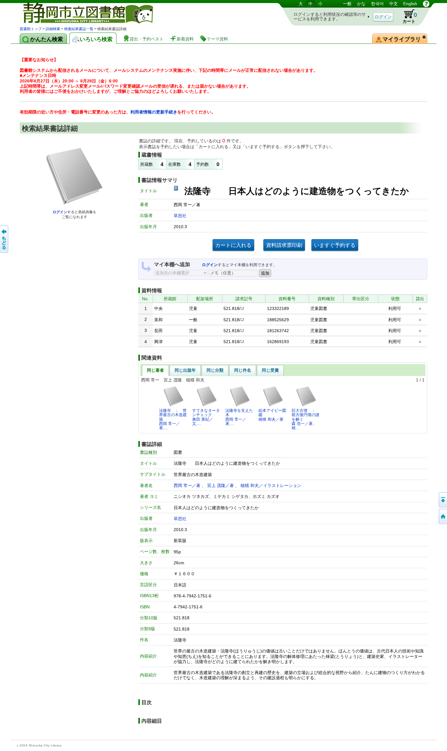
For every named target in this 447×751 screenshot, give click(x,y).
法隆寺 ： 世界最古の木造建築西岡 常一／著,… (173, 419)
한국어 (377, 3)
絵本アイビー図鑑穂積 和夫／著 (272, 415)
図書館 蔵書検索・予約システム (84, 13)
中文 (393, 3)
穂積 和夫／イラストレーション (271, 485)
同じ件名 (242, 370)
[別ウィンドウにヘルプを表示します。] (426, 4)
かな (361, 3)
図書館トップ (31, 29)
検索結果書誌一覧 (78, 29)
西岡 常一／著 (187, 485)
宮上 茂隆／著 (220, 485)
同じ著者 (155, 370)
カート (410, 17)
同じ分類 (215, 370)
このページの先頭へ (442, 499)
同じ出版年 (185, 370)
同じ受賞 (270, 370)
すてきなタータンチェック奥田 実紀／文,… (206, 417)
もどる (4, 239)
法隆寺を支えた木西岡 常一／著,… (239, 417)
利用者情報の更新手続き (153, 112)
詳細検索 (53, 29)
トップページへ (442, 516)
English (410, 3)
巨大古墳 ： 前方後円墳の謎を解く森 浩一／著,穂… (305, 419)
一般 (347, 3)
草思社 (180, 215)
